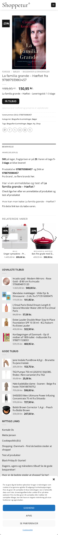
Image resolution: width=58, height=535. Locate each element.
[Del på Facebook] (9, 130)
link (13, 206)
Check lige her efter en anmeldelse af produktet (27, 191)
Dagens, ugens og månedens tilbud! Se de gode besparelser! (27, 467)
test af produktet (11, 195)
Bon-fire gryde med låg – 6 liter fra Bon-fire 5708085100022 (43, 254)
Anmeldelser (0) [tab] (10, 152)
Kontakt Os (8, 429)
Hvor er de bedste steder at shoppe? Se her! (25, 475)
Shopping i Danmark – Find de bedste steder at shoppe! (27, 448)
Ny (34, 123)
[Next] (55, 243)
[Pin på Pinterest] (25, 130)
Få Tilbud (11, 101)
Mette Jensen (9, 435)
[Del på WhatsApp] (4, 130)
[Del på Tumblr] (30, 130)
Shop (38, 123)
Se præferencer (29, 523)
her (32, 176)
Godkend (29, 507)
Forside (6, 71)
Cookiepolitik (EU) (11, 440)
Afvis (29, 515)
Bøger (16, 71)
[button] (53, 479)
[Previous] (2, 243)
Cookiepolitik (28, 530)
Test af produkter (11, 455)
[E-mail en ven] (20, 130)
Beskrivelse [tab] (8, 146)
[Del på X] (15, 130)
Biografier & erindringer (36, 71)
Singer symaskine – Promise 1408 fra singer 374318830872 (15, 254)
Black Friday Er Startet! (14, 460)
